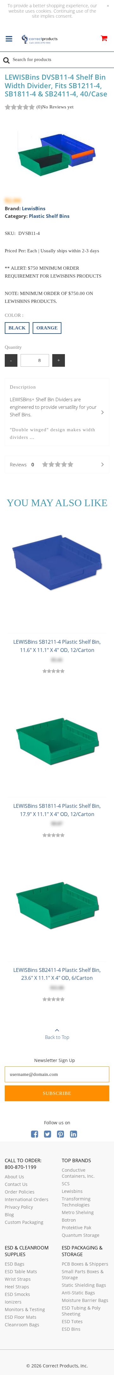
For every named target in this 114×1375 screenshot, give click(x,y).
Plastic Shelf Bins (49, 216)
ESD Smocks (17, 1294)
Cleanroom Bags (22, 1325)
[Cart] (103, 39)
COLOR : (14, 315)
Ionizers (13, 1302)
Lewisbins (72, 1191)
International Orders (26, 1199)
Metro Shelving (78, 1212)
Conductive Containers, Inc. (78, 1173)
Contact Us (16, 1184)
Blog (9, 1215)
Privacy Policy (19, 1207)
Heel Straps (17, 1287)
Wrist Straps (18, 1279)
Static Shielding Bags (84, 1285)
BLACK (17, 327)
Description (53, 412)
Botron (69, 1220)
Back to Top (57, 1037)
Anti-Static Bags (78, 1293)
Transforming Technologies (76, 1202)
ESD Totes (72, 1321)
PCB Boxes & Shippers (85, 1264)
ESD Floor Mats (20, 1317)
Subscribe (57, 1093)
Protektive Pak (76, 1228)
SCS (66, 1184)
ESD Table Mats (21, 1271)
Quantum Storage (80, 1235)
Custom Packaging (24, 1222)
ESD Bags (14, 1264)
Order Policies (20, 1192)
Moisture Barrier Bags (85, 1300)
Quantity (13, 347)
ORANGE (47, 327)
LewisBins (33, 208)
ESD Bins (71, 1329)
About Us (14, 1177)
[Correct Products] (40, 39)
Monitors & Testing (25, 1309)
